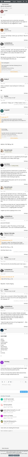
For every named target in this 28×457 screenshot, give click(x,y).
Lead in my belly (7, 416)
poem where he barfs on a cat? (12, 410)
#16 (27, 333)
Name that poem (11, 400)
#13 (27, 274)
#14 (27, 293)
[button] (2, 382)
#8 (27, 168)
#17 (27, 365)
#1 (27, 14)
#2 (27, 33)
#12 (27, 261)
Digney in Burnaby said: (7, 276)
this (10, 250)
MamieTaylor (6, 411)
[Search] (26, 1)
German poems (8, 404)
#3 (27, 47)
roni (4, 405)
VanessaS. (5, 400)
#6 (27, 114)
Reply (26, 26)
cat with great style (9, 399)
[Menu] (1, 1)
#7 (27, 154)
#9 (27, 191)
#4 (27, 83)
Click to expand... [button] (14, 71)
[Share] (25, 15)
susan (3, 8)
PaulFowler (6, 422)
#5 (27, 100)
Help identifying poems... (10, 421)
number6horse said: (6, 240)
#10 (27, 220)
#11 (27, 237)
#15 (27, 310)
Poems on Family (8, 415)
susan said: (4, 117)
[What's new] (23, 1)
